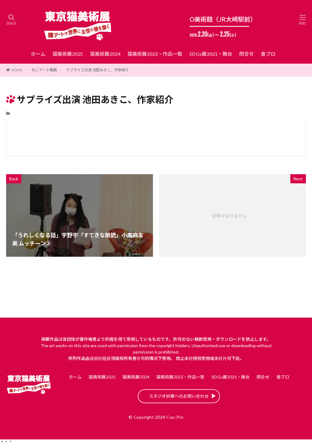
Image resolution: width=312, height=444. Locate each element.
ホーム (38, 54)
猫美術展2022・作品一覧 (154, 54)
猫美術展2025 (67, 54)
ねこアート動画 (44, 70)
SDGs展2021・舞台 (210, 54)
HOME (17, 70)
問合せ (246, 54)
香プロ (268, 54)
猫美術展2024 (105, 54)
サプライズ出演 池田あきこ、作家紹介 (97, 70)
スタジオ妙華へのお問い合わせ (179, 396)
